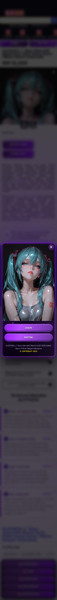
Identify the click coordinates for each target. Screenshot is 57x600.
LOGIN (28, 328)
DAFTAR (28, 337)
